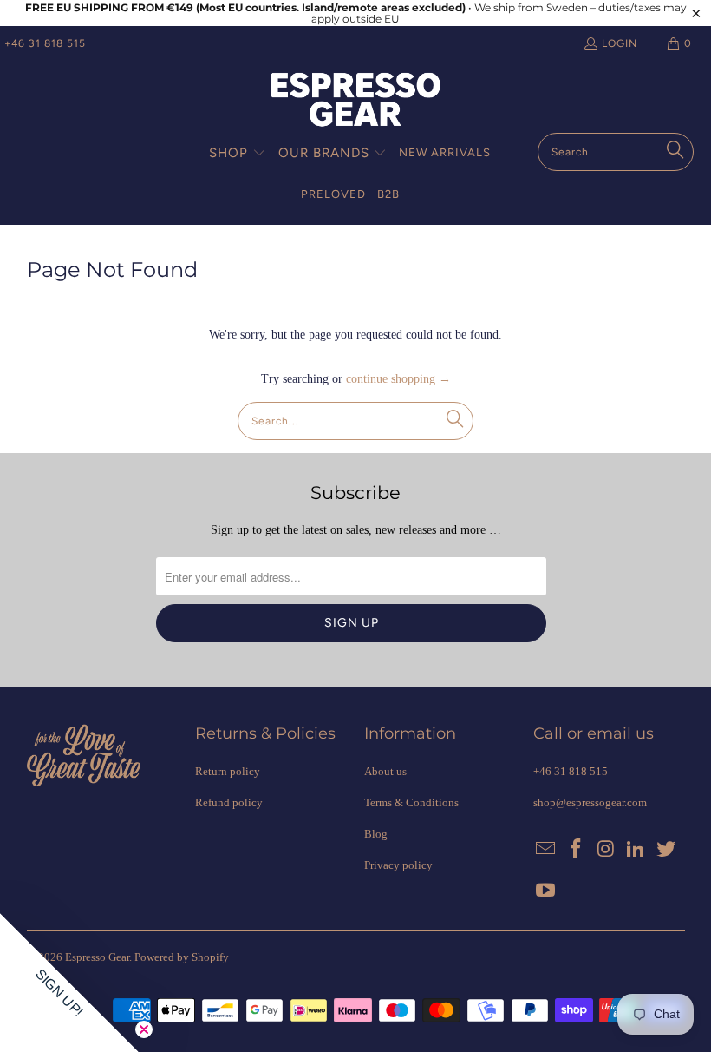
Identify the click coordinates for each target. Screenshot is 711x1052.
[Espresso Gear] (355, 101)
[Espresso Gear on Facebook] (576, 849)
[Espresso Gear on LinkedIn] (636, 849)
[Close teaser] (144, 1029)
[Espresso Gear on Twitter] (667, 849)
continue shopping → (398, 378)
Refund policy (229, 802)
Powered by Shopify (181, 956)
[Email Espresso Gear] (546, 849)
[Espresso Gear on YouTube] (546, 891)
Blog (376, 833)
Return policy (227, 771)
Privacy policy (398, 864)
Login (619, 43)
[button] (237, 153)
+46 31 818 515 (45, 43)
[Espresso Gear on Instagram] (606, 849)
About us (385, 771)
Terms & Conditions (411, 802)
